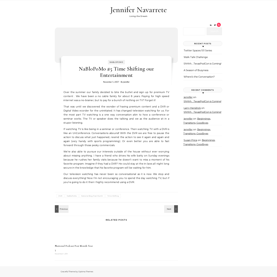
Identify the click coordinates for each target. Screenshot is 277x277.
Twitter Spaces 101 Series (198, 50)
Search (214, 31)
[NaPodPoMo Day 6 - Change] (61, 209)
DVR (60, 196)
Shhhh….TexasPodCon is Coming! (202, 63)
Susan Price (190, 140)
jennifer (126, 82)
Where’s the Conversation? (199, 76)
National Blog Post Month (92, 196)
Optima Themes (85, 271)
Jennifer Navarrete (138, 9)
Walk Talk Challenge (196, 57)
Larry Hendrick (192, 108)
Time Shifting (113, 196)
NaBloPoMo (116, 62)
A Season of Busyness (196, 70)
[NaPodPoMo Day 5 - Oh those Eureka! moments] (171, 209)
